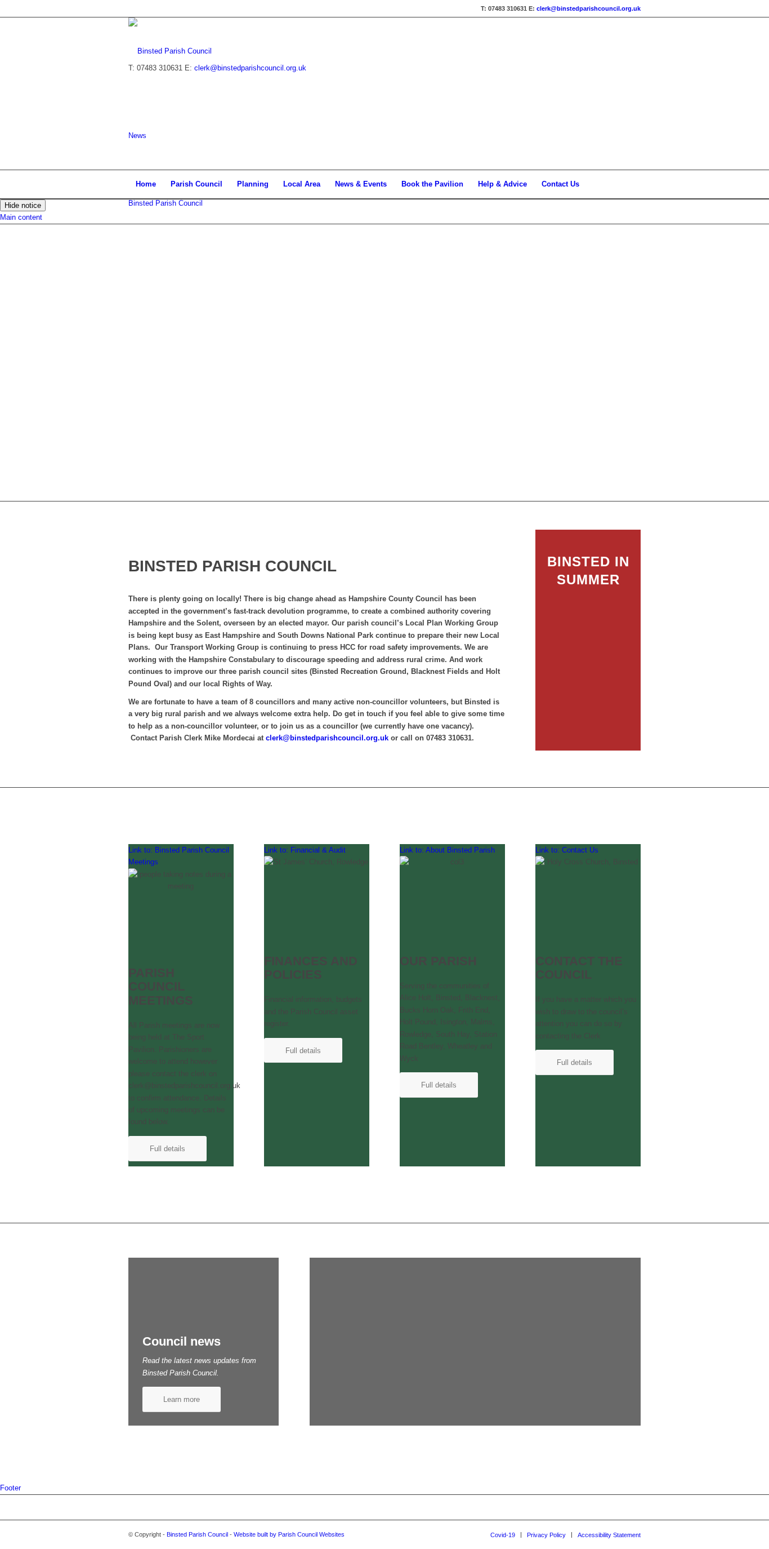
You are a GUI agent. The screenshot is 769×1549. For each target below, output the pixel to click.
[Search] (633, 184)
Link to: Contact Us (566, 850)
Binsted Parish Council (165, 203)
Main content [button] (21, 217)
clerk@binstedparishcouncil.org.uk (588, 8)
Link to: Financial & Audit (305, 850)
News (137, 135)
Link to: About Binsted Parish (447, 850)
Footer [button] (10, 1488)
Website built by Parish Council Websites (289, 1534)
